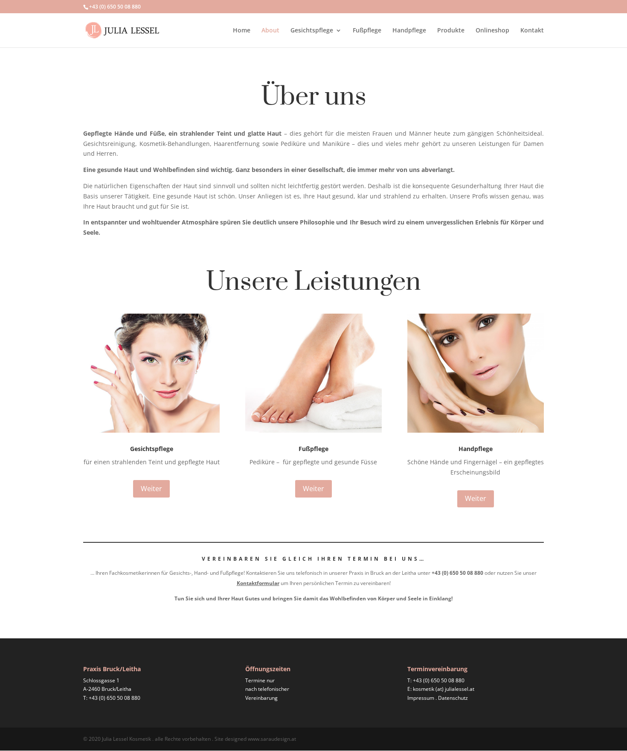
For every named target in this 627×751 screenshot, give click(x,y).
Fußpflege (367, 30)
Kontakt (532, 30)
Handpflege (409, 30)
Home (241, 30)
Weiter (151, 488)
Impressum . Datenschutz (437, 698)
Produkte (450, 30)
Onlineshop (492, 30)
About (270, 30)
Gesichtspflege (311, 30)
